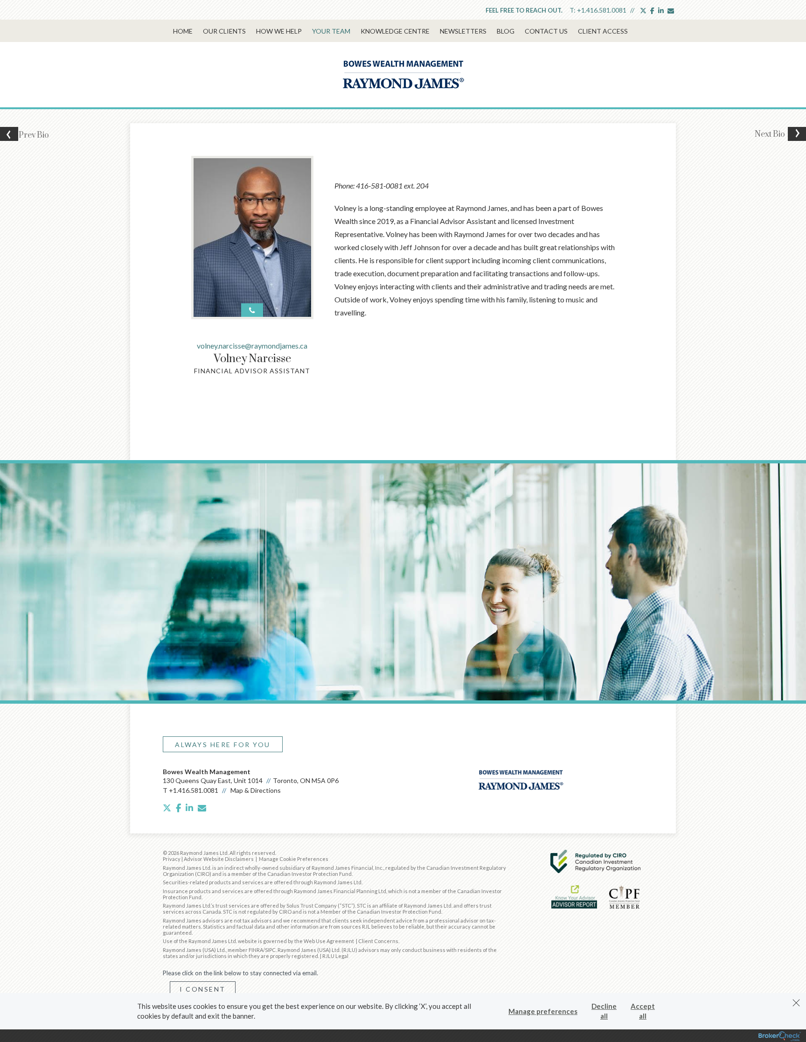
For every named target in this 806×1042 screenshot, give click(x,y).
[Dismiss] (796, 1003)
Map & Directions (255, 790)
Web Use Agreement (329, 941)
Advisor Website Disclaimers (219, 859)
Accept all (643, 1011)
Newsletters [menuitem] (463, 31)
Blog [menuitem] (505, 31)
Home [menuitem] (183, 31)
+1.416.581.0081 (601, 10)
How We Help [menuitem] (279, 31)
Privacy (172, 859)
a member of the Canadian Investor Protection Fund (290, 874)
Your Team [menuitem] (331, 31)
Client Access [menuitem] (603, 31)
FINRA (256, 950)
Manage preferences (542, 1011)
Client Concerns (378, 941)
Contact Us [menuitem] (546, 31)
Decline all (604, 1011)
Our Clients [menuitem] (224, 31)
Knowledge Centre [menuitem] (395, 31)
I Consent (203, 989)
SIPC (270, 950)
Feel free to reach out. (524, 10)
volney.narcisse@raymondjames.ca (252, 345)
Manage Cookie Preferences (293, 859)
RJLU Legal (335, 956)
